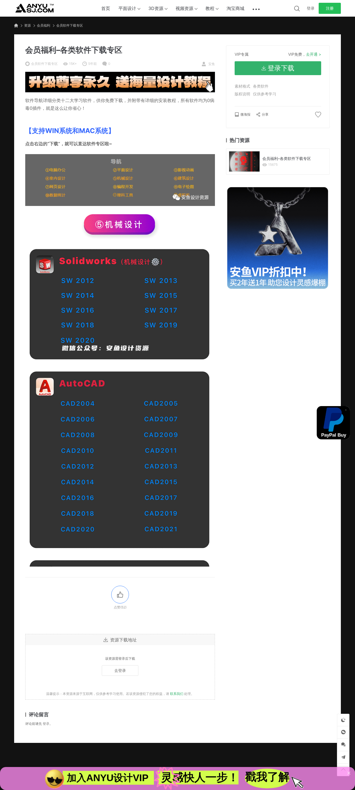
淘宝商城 (235, 8)
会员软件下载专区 (69, 25)
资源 (27, 25)
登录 (311, 8)
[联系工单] (343, 745)
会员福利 (43, 25)
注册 (330, 8)
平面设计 (127, 8)
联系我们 (176, 694)
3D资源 (155, 8)
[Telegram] (343, 757)
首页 (105, 8)
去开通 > (313, 54)
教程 (210, 8)
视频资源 (184, 8)
